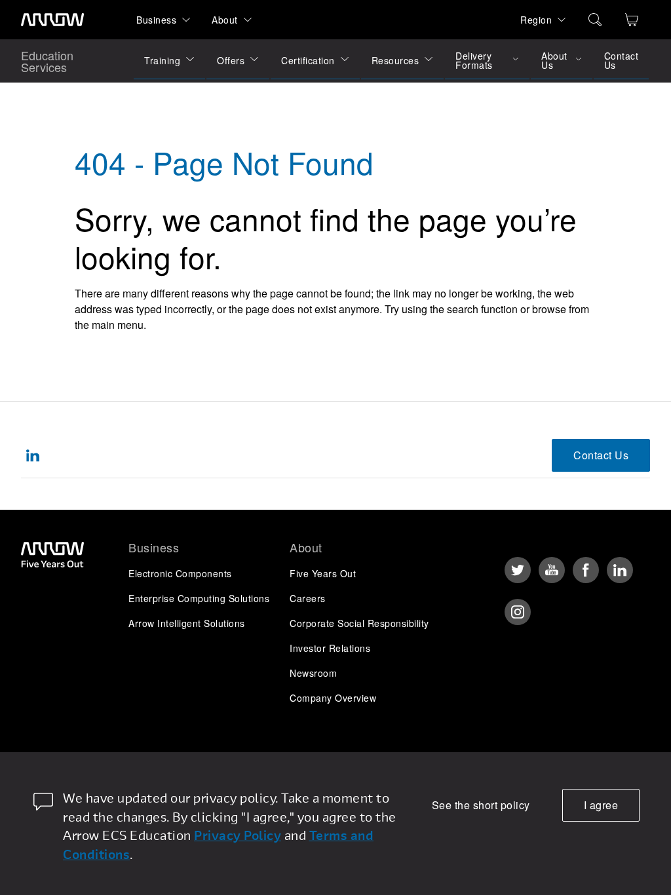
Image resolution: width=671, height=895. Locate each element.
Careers (308, 598)
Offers (230, 60)
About (225, 19)
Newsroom (313, 672)
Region (536, 19)
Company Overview (333, 697)
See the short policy (481, 804)
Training (162, 60)
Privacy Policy (237, 835)
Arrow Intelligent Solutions (186, 623)
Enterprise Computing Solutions (198, 598)
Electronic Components (180, 573)
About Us (554, 60)
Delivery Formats (474, 60)
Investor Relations (330, 648)
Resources (395, 60)
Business (156, 19)
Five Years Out (323, 573)
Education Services (47, 61)
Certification (308, 60)
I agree (601, 804)
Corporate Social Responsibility (359, 623)
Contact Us (621, 60)
